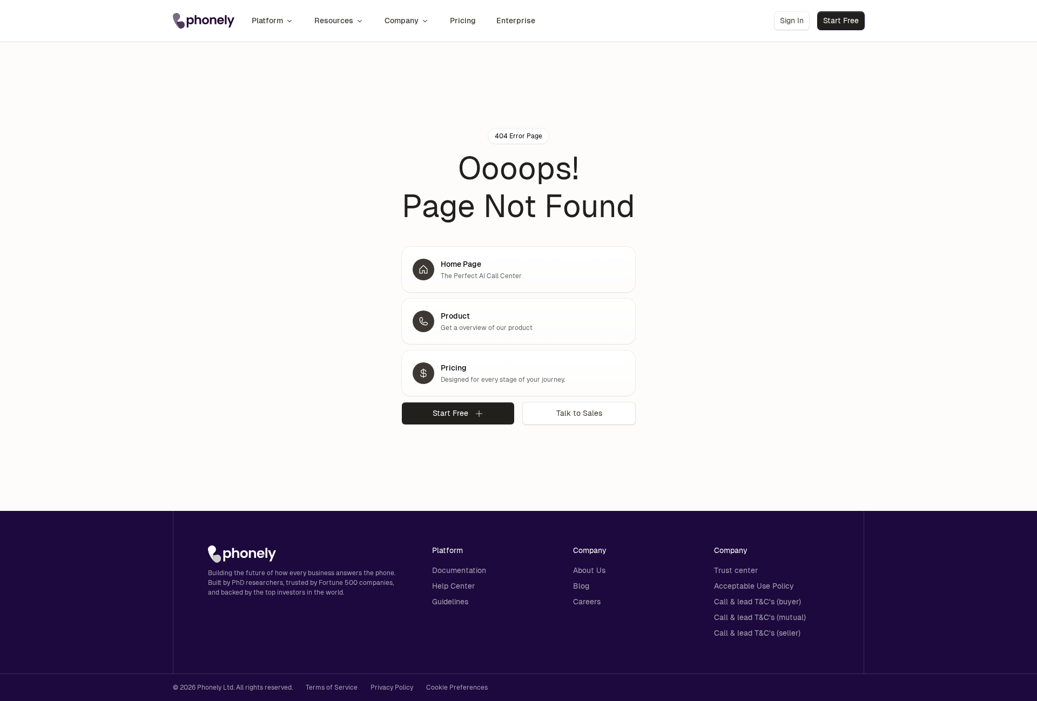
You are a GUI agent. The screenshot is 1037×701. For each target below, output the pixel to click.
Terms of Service (332, 687)
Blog (581, 586)
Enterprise (515, 20)
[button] (272, 21)
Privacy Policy (392, 687)
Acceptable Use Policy (754, 586)
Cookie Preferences (457, 687)
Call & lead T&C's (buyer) (757, 601)
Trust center (736, 570)
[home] (203, 21)
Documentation (459, 570)
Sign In (792, 20)
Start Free (841, 20)
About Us (589, 570)
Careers (587, 601)
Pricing (463, 20)
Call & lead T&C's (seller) (757, 633)
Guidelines (450, 601)
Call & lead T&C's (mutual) (760, 617)
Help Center (453, 586)
